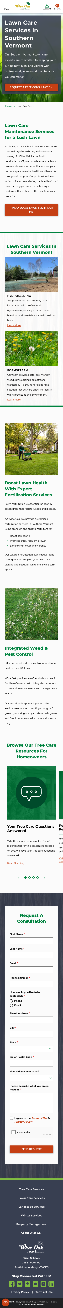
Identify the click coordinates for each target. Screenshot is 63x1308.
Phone (18, 1001)
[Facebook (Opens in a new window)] (12, 1283)
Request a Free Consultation (31, 87)
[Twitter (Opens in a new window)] (19, 1283)
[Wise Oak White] (31, 1247)
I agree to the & (32, 1120)
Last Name (17, 949)
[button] (25, 877)
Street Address (20, 1013)
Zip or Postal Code (22, 1057)
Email (14, 963)
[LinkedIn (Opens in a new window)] (51, 1283)
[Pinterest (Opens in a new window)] (27, 1283)
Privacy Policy (23, 1122)
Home (8, 106)
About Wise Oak (31, 1232)
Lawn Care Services (32, 1198)
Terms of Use (39, 1118)
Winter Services (31, 1215)
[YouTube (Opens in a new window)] (43, 1283)
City (13, 1028)
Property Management (31, 1224)
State (14, 1042)
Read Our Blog (15, 863)
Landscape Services (31, 1206)
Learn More (14, 325)
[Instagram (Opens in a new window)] (35, 1283)
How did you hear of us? (25, 1071)
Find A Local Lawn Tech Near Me (31, 210)
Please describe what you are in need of (29, 1087)
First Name (17, 934)
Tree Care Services (31, 1189)
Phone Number (20, 978)
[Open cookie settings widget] (5, 1302)
